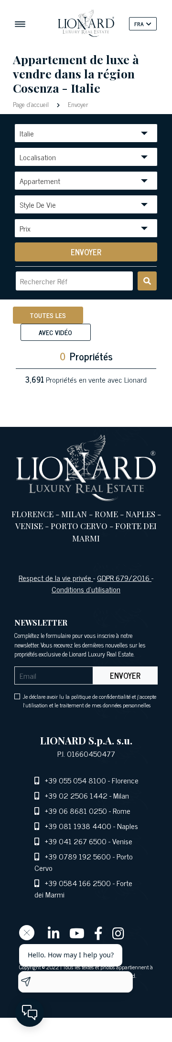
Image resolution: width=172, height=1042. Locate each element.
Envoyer (77, 103)
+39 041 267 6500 (75, 841)
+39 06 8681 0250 (76, 810)
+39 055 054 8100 (75, 780)
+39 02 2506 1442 (76, 795)
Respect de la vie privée (56, 577)
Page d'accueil (32, 103)
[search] (147, 280)
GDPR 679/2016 (124, 577)
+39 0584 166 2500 (78, 883)
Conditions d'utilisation (86, 589)
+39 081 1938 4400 (78, 826)
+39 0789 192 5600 (78, 856)
